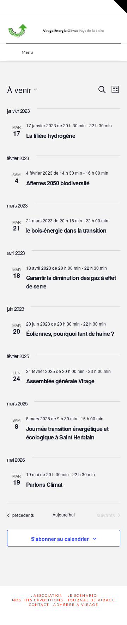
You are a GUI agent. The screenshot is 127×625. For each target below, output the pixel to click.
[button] (120, 6)
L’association (46, 595)
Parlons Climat (44, 484)
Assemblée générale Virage (60, 381)
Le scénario (82, 595)
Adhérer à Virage (75, 604)
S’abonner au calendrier (60, 538)
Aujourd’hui (64, 515)
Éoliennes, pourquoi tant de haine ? (70, 333)
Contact (39, 604)
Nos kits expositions (37, 600)
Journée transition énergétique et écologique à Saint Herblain (67, 433)
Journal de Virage (91, 600)
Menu (27, 52)
